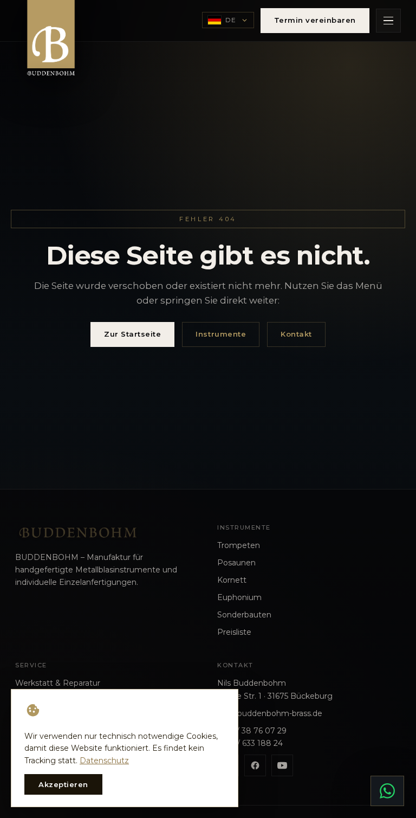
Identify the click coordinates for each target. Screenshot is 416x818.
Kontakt (296, 334)
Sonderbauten (244, 615)
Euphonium (239, 597)
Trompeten (238, 545)
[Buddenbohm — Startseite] (51, 42)
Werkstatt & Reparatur (57, 683)
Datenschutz (104, 760)
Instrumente (221, 334)
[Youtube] (282, 765)
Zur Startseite (132, 334)
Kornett (231, 580)
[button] (388, 21)
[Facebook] (255, 765)
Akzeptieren (63, 784)
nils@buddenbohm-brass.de (269, 713)
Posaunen (236, 563)
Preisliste (234, 632)
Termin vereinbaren (315, 20)
